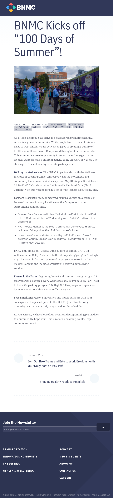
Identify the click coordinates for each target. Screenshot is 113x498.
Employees (21, 127)
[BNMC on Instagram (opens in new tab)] (18, 439)
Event (36, 127)
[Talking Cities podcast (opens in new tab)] (32, 439)
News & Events (70, 456)
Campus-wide (57, 124)
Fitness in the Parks (25, 276)
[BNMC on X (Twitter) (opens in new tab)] (11, 439)
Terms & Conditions (101, 495)
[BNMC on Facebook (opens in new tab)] (4, 439)
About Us (66, 463)
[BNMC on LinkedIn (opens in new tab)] (25, 439)
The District (12, 463)
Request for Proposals (64, 495)
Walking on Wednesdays (28, 172)
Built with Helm (43, 495)
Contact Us (67, 470)
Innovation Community (20, 456)
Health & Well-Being (18, 470)
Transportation (15, 449)
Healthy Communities (57, 127)
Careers (65, 477)
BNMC (38, 124)
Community (76, 124)
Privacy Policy (83, 495)
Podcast (65, 449)
